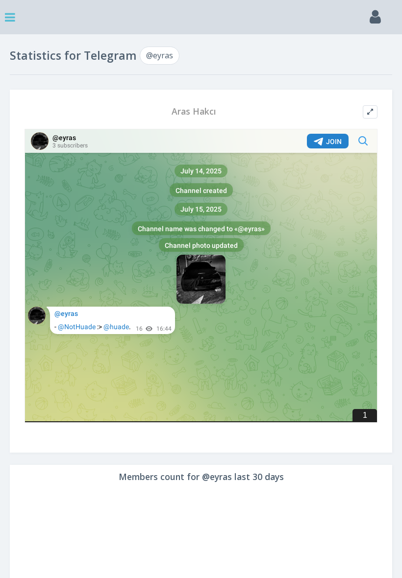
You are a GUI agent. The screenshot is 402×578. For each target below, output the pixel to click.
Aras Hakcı (194, 111)
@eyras (159, 55)
